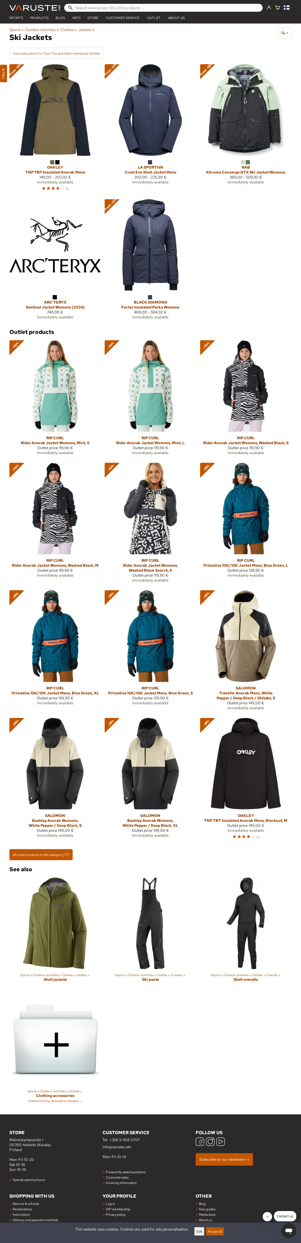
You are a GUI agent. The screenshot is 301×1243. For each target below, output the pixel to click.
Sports (16, 18)
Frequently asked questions (126, 1172)
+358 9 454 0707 (124, 1139)
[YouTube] (220, 1142)
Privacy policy (116, 1214)
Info (76, 18)
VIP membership (118, 1209)
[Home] (34, 8)
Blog (202, 1203)
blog (60, 18)
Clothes (68, 29)
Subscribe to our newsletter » (224, 1159)
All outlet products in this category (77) (41, 854)
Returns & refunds (26, 1203)
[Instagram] (210, 1142)
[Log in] (269, 8)
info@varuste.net (117, 1146)
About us (176, 18)
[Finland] (288, 8)
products (39, 18)
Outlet (154, 18)
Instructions (21, 1214)
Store (93, 18)
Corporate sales (117, 1177)
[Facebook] (200, 1142)
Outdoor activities (42, 29)
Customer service (123, 18)
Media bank (207, 1214)
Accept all (215, 1231)
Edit (199, 1231)
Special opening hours (29, 1179)
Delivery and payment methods (35, 1220)
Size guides (207, 1209)
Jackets (86, 29)
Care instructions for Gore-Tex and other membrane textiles (56, 53)
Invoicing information (121, 1182)
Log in (110, 1203)
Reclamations (22, 1209)
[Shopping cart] (277, 8)
